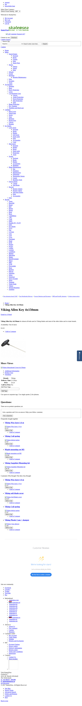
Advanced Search (10, 692)
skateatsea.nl (16, 602)
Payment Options (14, 644)
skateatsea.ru (16, 617)
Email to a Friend (6, 314)
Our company (13, 628)
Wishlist (11, 639)
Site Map (7, 688)
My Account (9, 18)
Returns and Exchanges (16, 641)
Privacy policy (13, 646)
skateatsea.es (13, 610)
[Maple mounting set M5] (13, 453)
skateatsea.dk (13, 608)
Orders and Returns (11, 694)
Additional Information (12, 371)
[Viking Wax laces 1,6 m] (13, 426)
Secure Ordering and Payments (42, 296)
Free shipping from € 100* (10, 296)
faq (6, 4)
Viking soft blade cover (14, 493)
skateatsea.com (14, 600)
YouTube (8, 593)
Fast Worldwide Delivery (26, 296)
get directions (5, 683)
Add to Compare (10, 331)
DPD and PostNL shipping (59, 296)
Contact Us (12, 657)
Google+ (7, 589)
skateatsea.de (13, 606)
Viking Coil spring (12, 436)
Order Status (13, 637)
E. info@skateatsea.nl (8, 681)
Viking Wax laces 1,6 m (14, 423)
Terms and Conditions (16, 651)
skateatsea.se (13, 619)
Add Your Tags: (6, 387)
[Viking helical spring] (12, 440)
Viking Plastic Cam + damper (17, 520)
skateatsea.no (13, 615)
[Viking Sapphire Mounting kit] (15, 467)
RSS (6, 697)
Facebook (8, 588)
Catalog (3, 39)
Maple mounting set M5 (14, 449)
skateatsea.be (13, 604)
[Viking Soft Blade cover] (13, 497)
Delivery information (15, 648)
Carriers (11, 630)
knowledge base (10, 6)
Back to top (4, 701)
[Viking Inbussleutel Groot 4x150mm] (13, 359)
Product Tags (9, 373)
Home (7, 50)
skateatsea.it (13, 613)
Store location (13, 659)
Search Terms (9, 690)
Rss (6, 595)
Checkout (8, 22)
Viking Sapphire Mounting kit (17, 463)
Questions (8, 374)
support (7, 2)
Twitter (7, 591)
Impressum (12, 653)
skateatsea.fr (13, 611)
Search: (4, 44)
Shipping (11, 632)
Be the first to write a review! (41, 575)
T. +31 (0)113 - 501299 (8, 680)
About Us (12, 626)
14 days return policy (74, 296)
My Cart (7, 20)
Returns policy (13, 650)
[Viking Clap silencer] (12, 524)
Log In (7, 23)
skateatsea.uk (13, 621)
